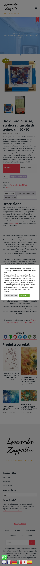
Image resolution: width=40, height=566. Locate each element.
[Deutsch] (14, 562)
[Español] (29, 562)
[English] (4, 562)
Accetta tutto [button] (24, 295)
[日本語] (24, 562)
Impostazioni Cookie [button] (11, 295)
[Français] (9, 562)
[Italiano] (19, 562)
